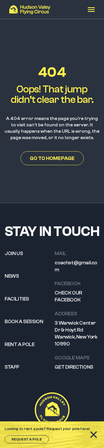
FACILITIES (17, 299)
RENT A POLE (20, 344)
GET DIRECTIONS (74, 367)
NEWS (12, 276)
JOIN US (14, 253)
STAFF (12, 367)
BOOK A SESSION (24, 321)
